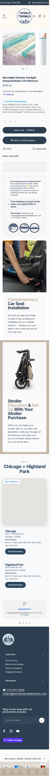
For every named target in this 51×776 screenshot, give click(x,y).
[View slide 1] (19, 623)
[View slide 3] (26, 623)
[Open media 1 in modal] (30, 37)
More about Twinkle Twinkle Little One (24, 759)
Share (8, 148)
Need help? (41, 149)
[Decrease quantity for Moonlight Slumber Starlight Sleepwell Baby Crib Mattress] (5, 121)
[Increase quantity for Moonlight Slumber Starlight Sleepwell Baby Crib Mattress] (15, 121)
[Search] (34, 16)
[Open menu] (4, 15)
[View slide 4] (29, 623)
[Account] (44, 16)
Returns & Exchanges (14, 664)
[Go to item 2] (26, 68)
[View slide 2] (23, 623)
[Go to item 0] (23, 68)
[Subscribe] (41, 720)
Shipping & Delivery (13, 672)
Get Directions (15, 551)
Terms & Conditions (13, 668)
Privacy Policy (11, 660)
